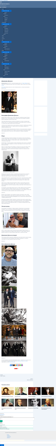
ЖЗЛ (2, 40)
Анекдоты (5, 53)
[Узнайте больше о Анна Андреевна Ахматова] (48, 394)
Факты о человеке (5, 13)
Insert (2, 445)
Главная (8, 434)
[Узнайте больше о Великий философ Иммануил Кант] (21, 406)
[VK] (1, 7)
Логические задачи (5, 34)
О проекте (8, 435)
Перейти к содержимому (4, 0)
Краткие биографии (5, 44)
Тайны (3, 35)
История (3, 38)
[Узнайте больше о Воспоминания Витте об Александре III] (48, 406)
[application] (4, 9)
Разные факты (6, 67)
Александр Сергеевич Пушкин (7, 396)
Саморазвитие (4, 22)
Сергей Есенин (17, 396)
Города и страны (7, 71)
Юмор (3, 50)
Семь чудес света (5, 75)
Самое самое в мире (6, 69)
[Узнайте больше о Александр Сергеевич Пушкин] (8, 394)
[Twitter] (5, 7)
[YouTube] (0, 7)
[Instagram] (3, 7)
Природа (5, 19)
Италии (3, 85)
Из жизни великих (5, 47)
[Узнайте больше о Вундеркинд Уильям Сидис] (34, 406)
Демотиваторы (6, 60)
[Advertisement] (40, 93)
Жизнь (3, 9)
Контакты (8, 437)
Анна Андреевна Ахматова (47, 396)
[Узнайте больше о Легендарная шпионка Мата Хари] (8, 406)
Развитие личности (5, 26)
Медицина (6, 72)
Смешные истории (5, 59)
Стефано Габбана (24, 83)
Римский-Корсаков (31, 396)
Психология (6, 31)
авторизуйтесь (2, 414)
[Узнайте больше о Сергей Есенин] (21, 394)
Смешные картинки (5, 56)
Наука (3, 37)
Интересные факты (4, 3)
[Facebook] (4, 7)
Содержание (9, 436)
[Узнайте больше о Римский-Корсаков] (34, 394)
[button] (1, 77)
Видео (5, 65)
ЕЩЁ (2, 62)
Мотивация (6, 28)
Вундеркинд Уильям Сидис (33, 408)
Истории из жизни (5, 16)
